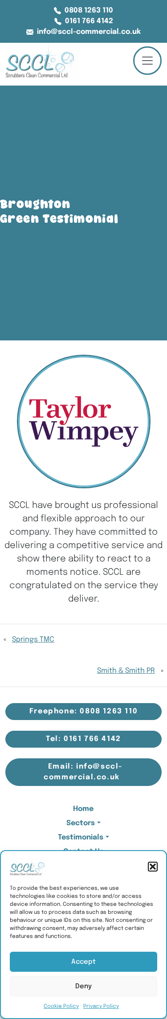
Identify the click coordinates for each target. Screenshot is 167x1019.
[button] (152, 866)
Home (83, 809)
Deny (83, 986)
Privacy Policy (101, 1006)
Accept (83, 962)
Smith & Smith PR (126, 671)
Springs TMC (33, 639)
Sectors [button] (80, 823)
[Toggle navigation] (147, 60)
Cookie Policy (61, 1006)
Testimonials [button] (80, 837)
